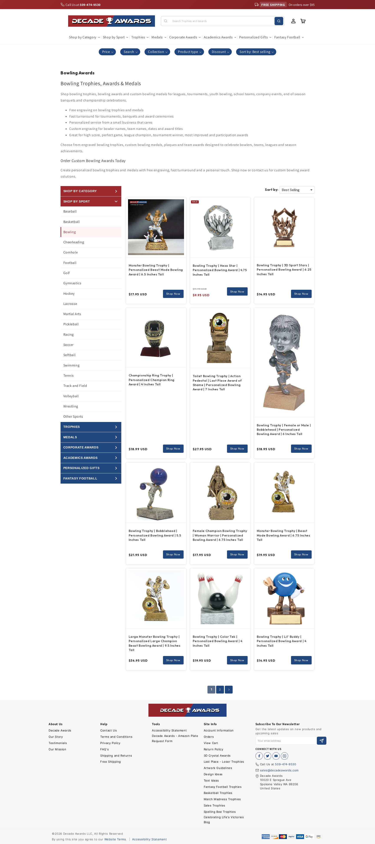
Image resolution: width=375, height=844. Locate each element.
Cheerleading (73, 242)
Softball (69, 355)
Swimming (71, 365)
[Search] (279, 21)
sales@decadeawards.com (279, 770)
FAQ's (104, 749)
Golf (66, 273)
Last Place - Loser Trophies (224, 761)
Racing (68, 334)
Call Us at (83, 5)
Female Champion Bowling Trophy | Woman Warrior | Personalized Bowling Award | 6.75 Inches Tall (220, 535)
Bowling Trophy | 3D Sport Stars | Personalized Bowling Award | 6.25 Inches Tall (284, 269)
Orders (209, 736)
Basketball (71, 221)
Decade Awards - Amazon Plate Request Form (175, 738)
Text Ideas (211, 780)
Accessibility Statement (169, 730)
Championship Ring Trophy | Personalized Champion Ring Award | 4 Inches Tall (152, 379)
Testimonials (58, 743)
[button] (84, 37)
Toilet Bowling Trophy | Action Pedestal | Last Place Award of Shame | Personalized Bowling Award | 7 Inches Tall (217, 382)
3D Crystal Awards (217, 755)
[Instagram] (284, 756)
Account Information (219, 730)
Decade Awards (60, 730)
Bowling (69, 232)
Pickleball (71, 324)
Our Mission (57, 749)
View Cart (211, 743)
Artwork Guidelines (218, 768)
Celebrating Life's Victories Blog (224, 819)
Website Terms (115, 839)
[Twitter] (267, 756)
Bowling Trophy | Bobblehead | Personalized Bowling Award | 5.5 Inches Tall (155, 535)
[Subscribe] (321, 741)
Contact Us (108, 730)
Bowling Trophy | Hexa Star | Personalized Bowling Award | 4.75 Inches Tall (220, 269)
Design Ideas (213, 774)
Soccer (68, 344)
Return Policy (213, 749)
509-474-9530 (285, 764)
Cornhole (70, 252)
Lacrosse (70, 303)
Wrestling (70, 406)
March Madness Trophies (222, 799)
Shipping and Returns (116, 755)
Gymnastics (72, 283)
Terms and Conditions (116, 736)
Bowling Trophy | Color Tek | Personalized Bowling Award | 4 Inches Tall (217, 641)
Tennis (68, 375)
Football (70, 262)
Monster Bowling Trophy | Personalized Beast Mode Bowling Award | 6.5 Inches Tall (156, 269)
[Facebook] (259, 756)
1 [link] (211, 689)
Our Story (56, 736)
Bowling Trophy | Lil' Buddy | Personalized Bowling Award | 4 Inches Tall (281, 641)
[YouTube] (276, 756)
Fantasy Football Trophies (223, 786)
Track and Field (75, 385)
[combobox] (222, 21)
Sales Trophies (214, 805)
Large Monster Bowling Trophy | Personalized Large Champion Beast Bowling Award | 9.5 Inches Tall (155, 643)
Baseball (70, 211)
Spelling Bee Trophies (220, 811)
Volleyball (71, 396)
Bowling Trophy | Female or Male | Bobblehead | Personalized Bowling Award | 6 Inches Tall (284, 429)
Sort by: (271, 190)
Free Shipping (110, 761)
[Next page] (229, 690)
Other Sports (73, 416)
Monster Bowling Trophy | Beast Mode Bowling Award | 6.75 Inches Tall (283, 535)
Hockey (69, 293)
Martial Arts (72, 314)
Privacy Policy (110, 743)
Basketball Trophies (218, 793)
